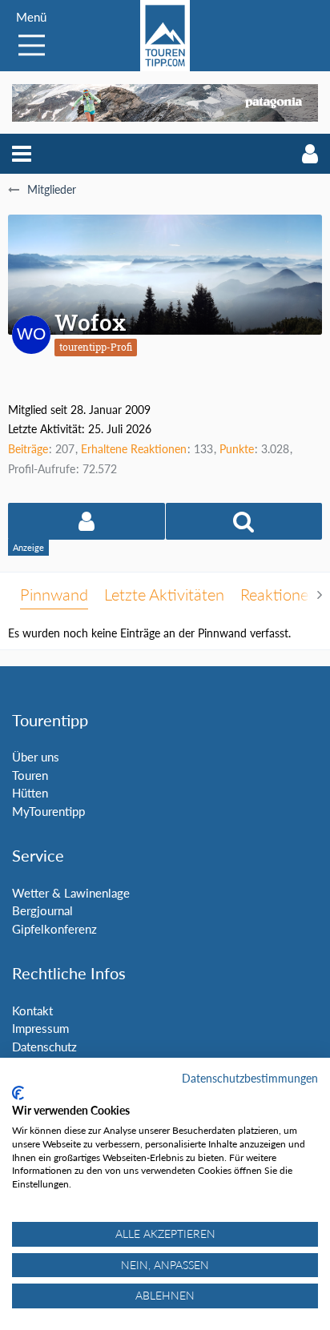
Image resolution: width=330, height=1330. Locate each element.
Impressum (40, 1028)
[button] (21, 154)
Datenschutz (44, 1046)
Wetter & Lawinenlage (71, 893)
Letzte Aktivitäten (164, 594)
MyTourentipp (48, 811)
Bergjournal (42, 910)
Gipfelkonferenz (54, 929)
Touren (30, 775)
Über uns (35, 756)
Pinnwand (54, 594)
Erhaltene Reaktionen (134, 449)
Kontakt (32, 1010)
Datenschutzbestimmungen (250, 1078)
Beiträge (28, 449)
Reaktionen (278, 594)
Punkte (236, 449)
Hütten (30, 793)
